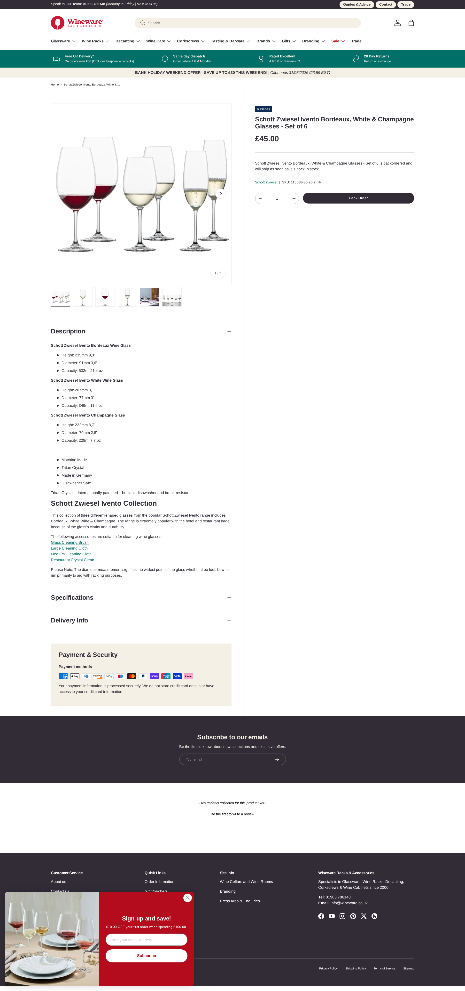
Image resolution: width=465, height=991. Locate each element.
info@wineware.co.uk (349, 903)
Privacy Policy (328, 968)
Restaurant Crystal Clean (72, 560)
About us (58, 882)
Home (55, 84)
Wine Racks (93, 41)
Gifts (286, 41)
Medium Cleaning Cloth (71, 554)
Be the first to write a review (232, 814)
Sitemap (408, 968)
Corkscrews (188, 41)
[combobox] (248, 23)
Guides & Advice (357, 4)
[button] (411, 22)
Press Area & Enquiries (240, 901)
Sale (335, 41)
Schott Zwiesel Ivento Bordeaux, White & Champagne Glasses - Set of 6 (92, 84)
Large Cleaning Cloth (69, 548)
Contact (385, 4)
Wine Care (155, 41)
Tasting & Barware (228, 41)
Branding (310, 41)
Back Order (358, 198)
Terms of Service (384, 968)
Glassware (60, 41)
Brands (263, 41)
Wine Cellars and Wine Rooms (246, 882)
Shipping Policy (355, 968)
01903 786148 (338, 897)
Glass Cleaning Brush (70, 542)
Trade (406, 4)
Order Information (159, 882)
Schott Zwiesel (266, 182)
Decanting (125, 41)
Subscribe (146, 956)
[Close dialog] (187, 898)
